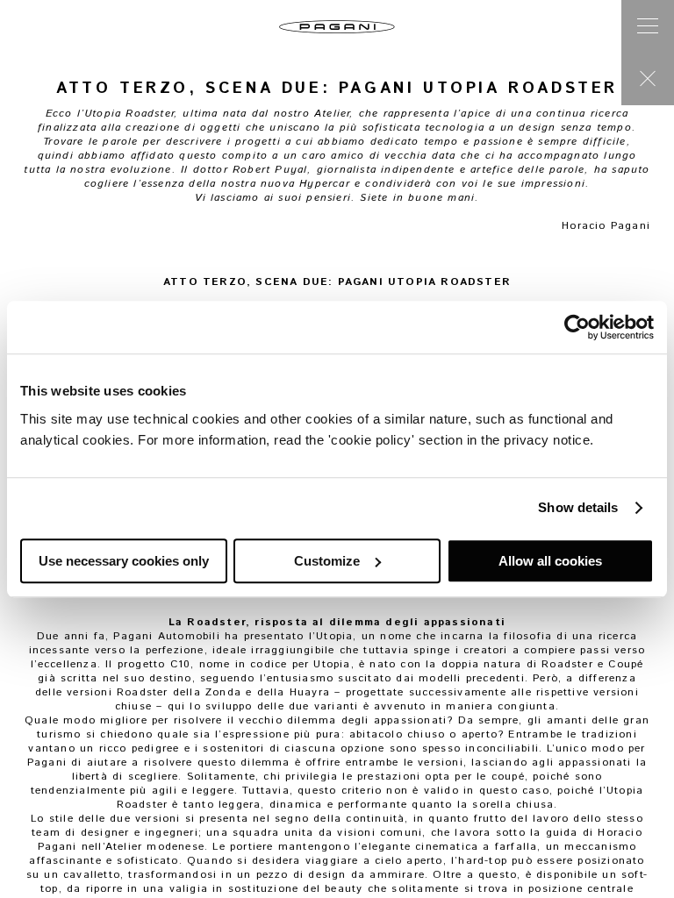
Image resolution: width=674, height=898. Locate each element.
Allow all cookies (550, 560)
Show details (578, 507)
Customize (327, 560)
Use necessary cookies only (124, 560)
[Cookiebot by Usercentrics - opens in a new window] (577, 327)
